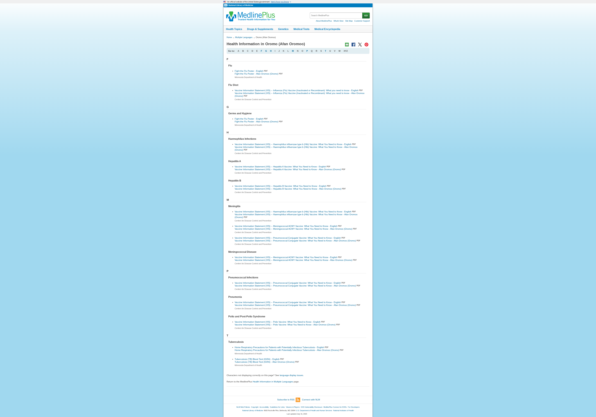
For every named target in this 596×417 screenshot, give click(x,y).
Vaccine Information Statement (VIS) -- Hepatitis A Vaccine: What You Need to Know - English (282, 166)
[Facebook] (353, 44)
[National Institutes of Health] (226, 5)
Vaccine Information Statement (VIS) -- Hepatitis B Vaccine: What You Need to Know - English (283, 186)
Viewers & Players (293, 407)
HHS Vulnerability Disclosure (311, 407)
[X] (360, 44)
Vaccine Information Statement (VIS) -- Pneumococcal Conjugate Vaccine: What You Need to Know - (297, 240)
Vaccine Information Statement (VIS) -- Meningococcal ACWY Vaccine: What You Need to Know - (296, 229)
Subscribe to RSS (285, 399)
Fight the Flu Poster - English (251, 71)
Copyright (254, 407)
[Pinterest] (366, 44)
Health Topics (234, 29)
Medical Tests (301, 29)
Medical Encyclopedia (327, 29)
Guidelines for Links (277, 407)
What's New (338, 21)
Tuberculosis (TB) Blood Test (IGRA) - (267, 362)
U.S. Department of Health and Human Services (314, 410)
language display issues (291, 375)
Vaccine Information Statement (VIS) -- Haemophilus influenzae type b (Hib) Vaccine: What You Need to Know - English (295, 144)
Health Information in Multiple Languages (273, 381)
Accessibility (264, 407)
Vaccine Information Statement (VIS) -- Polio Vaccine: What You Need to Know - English (280, 322)
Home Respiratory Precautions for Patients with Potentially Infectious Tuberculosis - (289, 350)
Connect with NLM (311, 399)
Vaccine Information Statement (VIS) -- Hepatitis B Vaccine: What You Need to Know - (290, 189)
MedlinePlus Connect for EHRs (335, 407)
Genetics (283, 29)
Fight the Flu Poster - (259, 74)
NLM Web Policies (243, 407)
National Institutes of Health (343, 410)
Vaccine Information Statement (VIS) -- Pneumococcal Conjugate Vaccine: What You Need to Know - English (290, 238)
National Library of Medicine (240, 5)
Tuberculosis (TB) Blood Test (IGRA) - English (259, 359)
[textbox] (336, 15)
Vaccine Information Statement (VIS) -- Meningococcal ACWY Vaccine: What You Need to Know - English (288, 226)
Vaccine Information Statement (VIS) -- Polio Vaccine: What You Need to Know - (287, 324)
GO (366, 15)
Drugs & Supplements (260, 29)
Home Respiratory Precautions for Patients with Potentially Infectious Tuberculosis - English (281, 347)
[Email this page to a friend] (347, 44)
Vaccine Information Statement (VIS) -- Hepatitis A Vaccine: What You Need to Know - (290, 169)
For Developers (354, 407)
